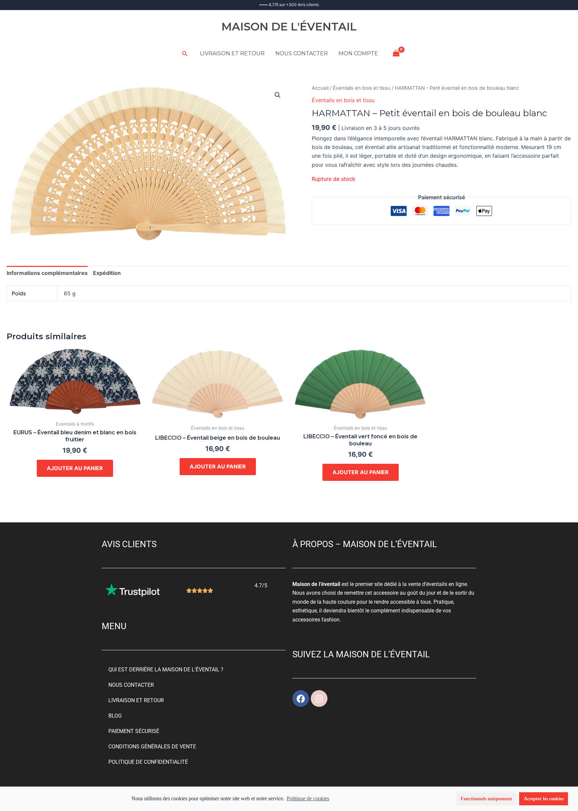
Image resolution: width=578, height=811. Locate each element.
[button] (185, 54)
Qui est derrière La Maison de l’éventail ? (165, 669)
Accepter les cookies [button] (544, 798)
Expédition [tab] (107, 273)
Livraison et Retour (232, 53)
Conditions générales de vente (152, 746)
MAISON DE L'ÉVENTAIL (289, 26)
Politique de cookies (308, 798)
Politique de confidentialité (148, 762)
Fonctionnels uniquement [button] (486, 798)
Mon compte (358, 53)
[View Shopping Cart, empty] (396, 53)
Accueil (320, 88)
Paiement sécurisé (133, 731)
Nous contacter (301, 53)
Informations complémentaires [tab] (47, 273)
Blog (115, 716)
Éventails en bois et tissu (361, 88)
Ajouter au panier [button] (75, 468)
